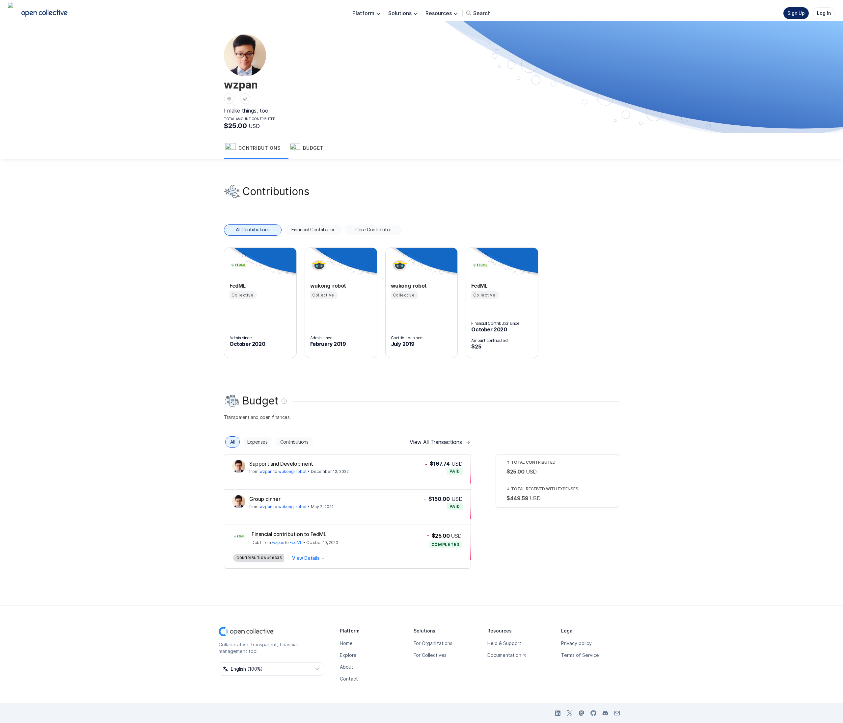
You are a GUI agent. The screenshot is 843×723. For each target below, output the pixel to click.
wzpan (265, 471)
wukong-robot (292, 471)
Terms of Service (580, 655)
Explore (348, 655)
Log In (824, 13)
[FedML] (237, 265)
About (346, 667)
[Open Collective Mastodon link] (581, 713)
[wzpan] (238, 466)
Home (346, 643)
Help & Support (504, 643)
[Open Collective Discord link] (605, 713)
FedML (295, 542)
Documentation (504, 655)
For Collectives (430, 655)
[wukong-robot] (318, 265)
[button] (256, 148)
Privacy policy (576, 643)
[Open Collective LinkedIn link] (557, 713)
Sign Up (796, 13)
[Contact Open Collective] (617, 713)
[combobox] (271, 669)
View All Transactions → (440, 442)
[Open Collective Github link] (593, 713)
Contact (349, 679)
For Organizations (433, 643)
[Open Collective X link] (569, 713)
